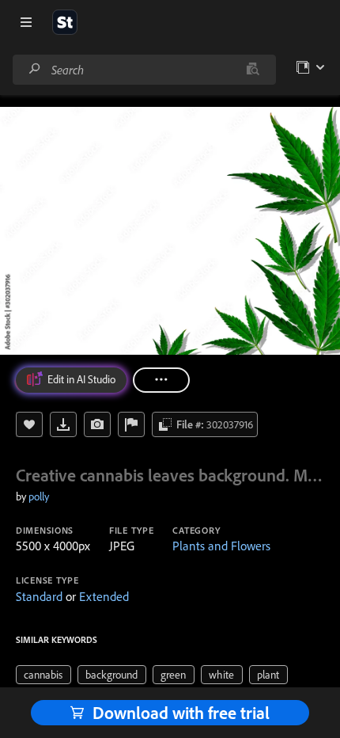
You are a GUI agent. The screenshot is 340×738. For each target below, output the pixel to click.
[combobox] (144, 69)
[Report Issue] (131, 424)
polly (38, 496)
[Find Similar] (97, 424)
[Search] (34, 69)
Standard (39, 596)
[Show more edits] (161, 380)
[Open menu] (26, 22)
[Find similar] (253, 70)
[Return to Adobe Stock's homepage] (64, 22)
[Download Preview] (63, 424)
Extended (104, 596)
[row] (43, 674)
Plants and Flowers (221, 546)
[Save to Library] (29, 424)
